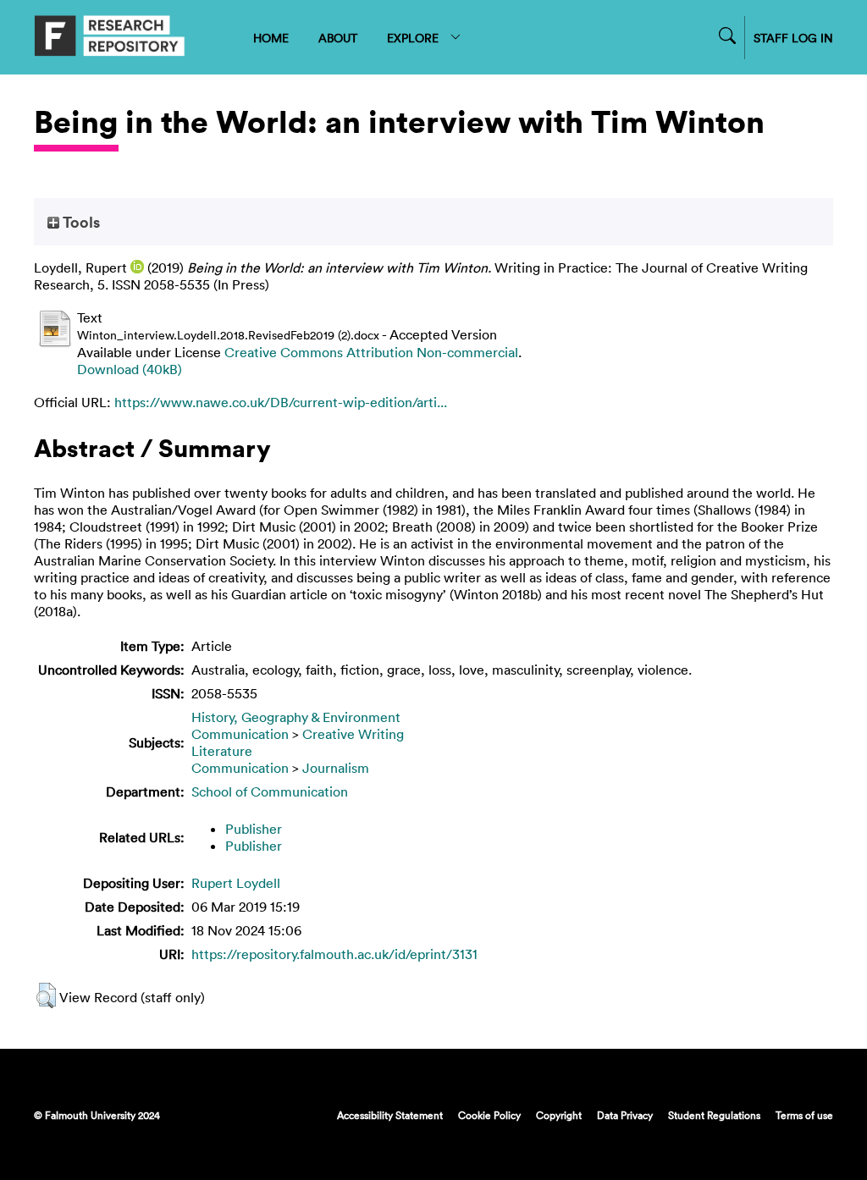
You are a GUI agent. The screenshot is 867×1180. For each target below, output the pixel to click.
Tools (79, 222)
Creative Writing (353, 733)
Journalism (335, 767)
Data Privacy (625, 1114)
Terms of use (804, 1114)
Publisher (253, 828)
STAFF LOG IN (793, 38)
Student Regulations (714, 1114)
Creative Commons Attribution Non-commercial (371, 352)
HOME (271, 38)
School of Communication (269, 791)
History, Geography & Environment (295, 717)
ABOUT (337, 38)
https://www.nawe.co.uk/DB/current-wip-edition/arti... (280, 402)
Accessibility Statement (390, 1114)
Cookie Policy (489, 1114)
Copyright (559, 1114)
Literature (221, 750)
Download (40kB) (129, 369)
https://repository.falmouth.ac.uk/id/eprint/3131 (334, 954)
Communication (240, 733)
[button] (46, 995)
